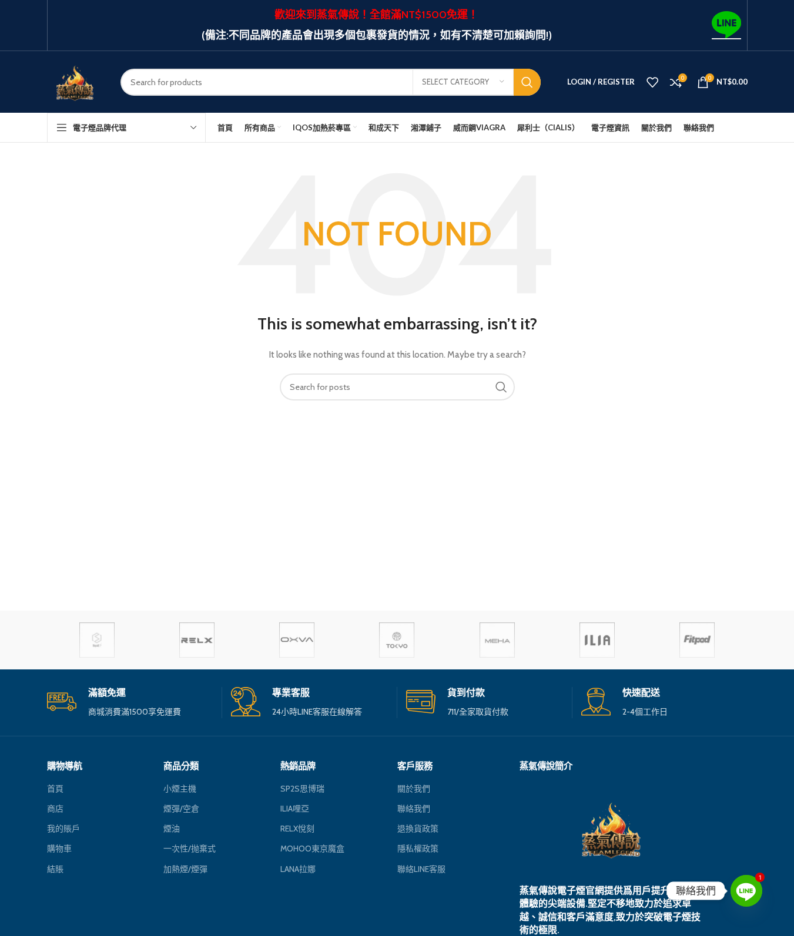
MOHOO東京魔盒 (312, 848)
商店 (55, 808)
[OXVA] (297, 640)
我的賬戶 (63, 828)
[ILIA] (597, 640)
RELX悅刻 (297, 828)
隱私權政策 (417, 848)
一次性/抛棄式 (189, 848)
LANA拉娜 (298, 869)
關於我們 (413, 788)
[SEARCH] (527, 82)
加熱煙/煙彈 (185, 869)
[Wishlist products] (652, 82)
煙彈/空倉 (181, 808)
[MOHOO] (397, 640)
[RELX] (197, 640)
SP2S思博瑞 (302, 788)
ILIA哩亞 (294, 808)
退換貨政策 (417, 828)
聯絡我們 (413, 808)
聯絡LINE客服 (421, 869)
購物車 (59, 848)
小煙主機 (179, 788)
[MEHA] (497, 640)
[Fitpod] (697, 640)
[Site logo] (75, 81)
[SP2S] (97, 640)
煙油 (171, 828)
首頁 (55, 788)
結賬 (55, 869)
